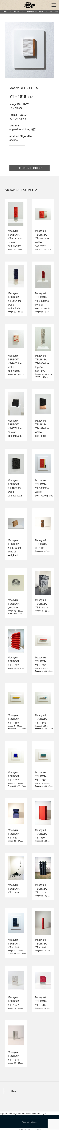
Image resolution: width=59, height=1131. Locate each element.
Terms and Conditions (29, 1122)
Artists (16, 11)
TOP (5, 11)
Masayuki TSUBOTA (34, 11)
